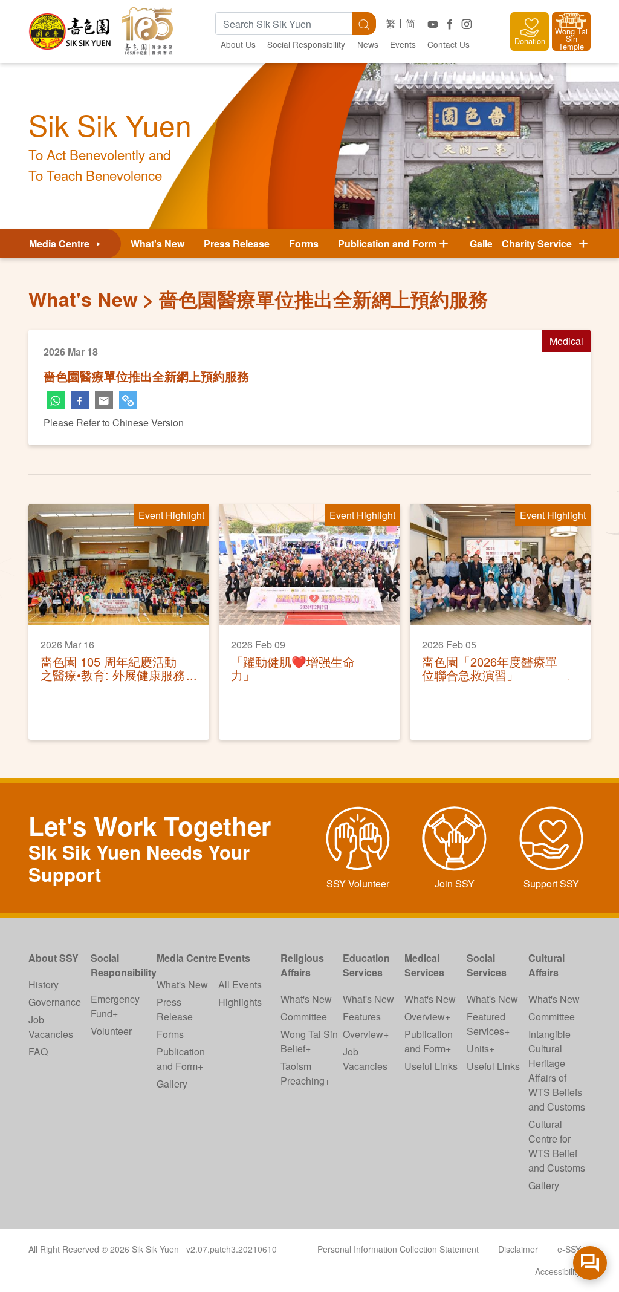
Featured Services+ (488, 1024)
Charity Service (539, 243)
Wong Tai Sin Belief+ (309, 1041)
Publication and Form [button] (387, 243)
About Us (238, 44)
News (367, 44)
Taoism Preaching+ (305, 1073)
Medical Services (424, 965)
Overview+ (366, 1034)
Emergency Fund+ (115, 1006)
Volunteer (111, 1031)
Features (362, 1016)
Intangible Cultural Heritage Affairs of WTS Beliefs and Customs (556, 1070)
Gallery (486, 243)
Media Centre (60, 243)
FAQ (38, 1052)
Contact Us (448, 44)
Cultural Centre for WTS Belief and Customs (556, 1146)
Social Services (487, 965)
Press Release (237, 243)
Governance (54, 1002)
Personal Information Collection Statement (398, 1249)
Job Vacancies (50, 1027)
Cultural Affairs (546, 965)
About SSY (53, 958)
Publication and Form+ (181, 1059)
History (43, 984)
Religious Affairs (302, 965)
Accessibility (558, 1271)
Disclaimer (518, 1249)
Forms (304, 243)
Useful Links (431, 1066)
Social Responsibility (306, 44)
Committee (303, 1016)
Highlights (240, 1002)
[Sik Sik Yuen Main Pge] (70, 27)
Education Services (366, 965)
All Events (240, 984)
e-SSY (569, 1249)
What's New (157, 243)
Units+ (480, 1048)
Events (403, 44)
